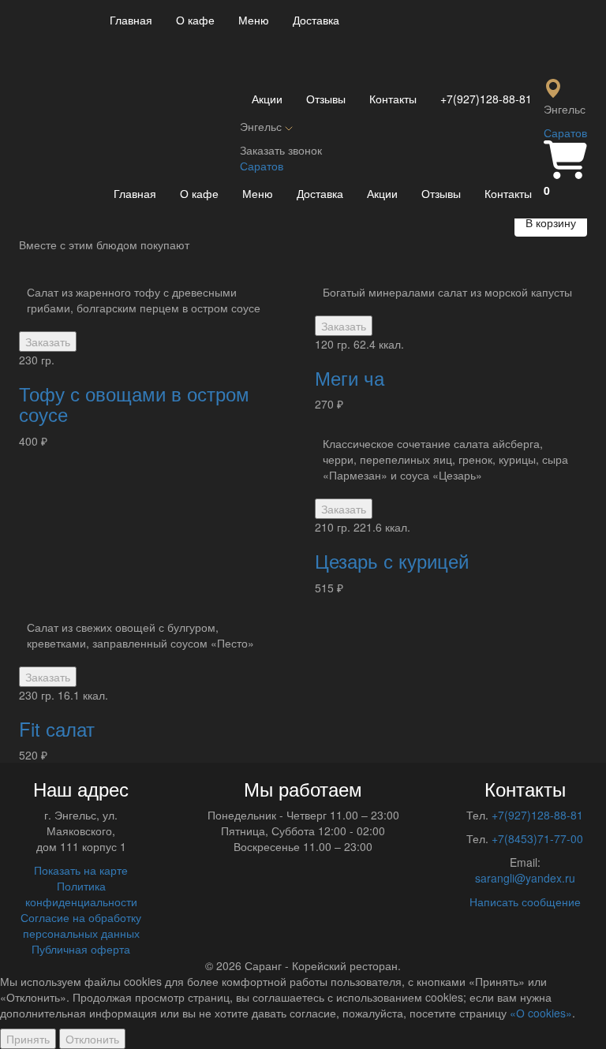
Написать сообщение (525, 901)
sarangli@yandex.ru (525, 878)
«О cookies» (541, 1013)
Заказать (47, 341)
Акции (267, 98)
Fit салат (57, 728)
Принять (28, 1039)
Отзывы (326, 98)
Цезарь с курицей (392, 560)
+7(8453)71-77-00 (537, 838)
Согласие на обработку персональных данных (81, 925)
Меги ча (349, 377)
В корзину (551, 222)
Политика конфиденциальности (81, 893)
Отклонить (92, 1039)
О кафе (195, 20)
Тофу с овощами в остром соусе (134, 403)
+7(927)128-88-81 (486, 98)
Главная (131, 20)
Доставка (316, 20)
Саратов (565, 132)
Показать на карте (81, 870)
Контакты (393, 98)
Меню (253, 20)
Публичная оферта (81, 949)
